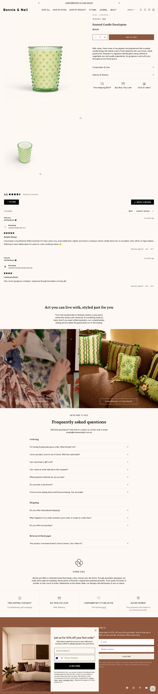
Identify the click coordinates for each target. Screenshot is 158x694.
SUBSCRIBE (74, 666)
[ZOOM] (80, 118)
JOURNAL (103, 10)
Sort (131, 211)
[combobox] (58, 658)
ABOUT (113, 10)
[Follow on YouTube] (146, 688)
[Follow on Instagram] (133, 688)
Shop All (46, 10)
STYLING (92, 10)
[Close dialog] (95, 630)
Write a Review (145, 203)
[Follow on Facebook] (127, 688)
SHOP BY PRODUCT (77, 10)
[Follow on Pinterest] (140, 688)
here (104, 607)
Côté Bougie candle (70, 3)
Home (94, 15)
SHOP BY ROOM (59, 10)
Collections (104, 15)
